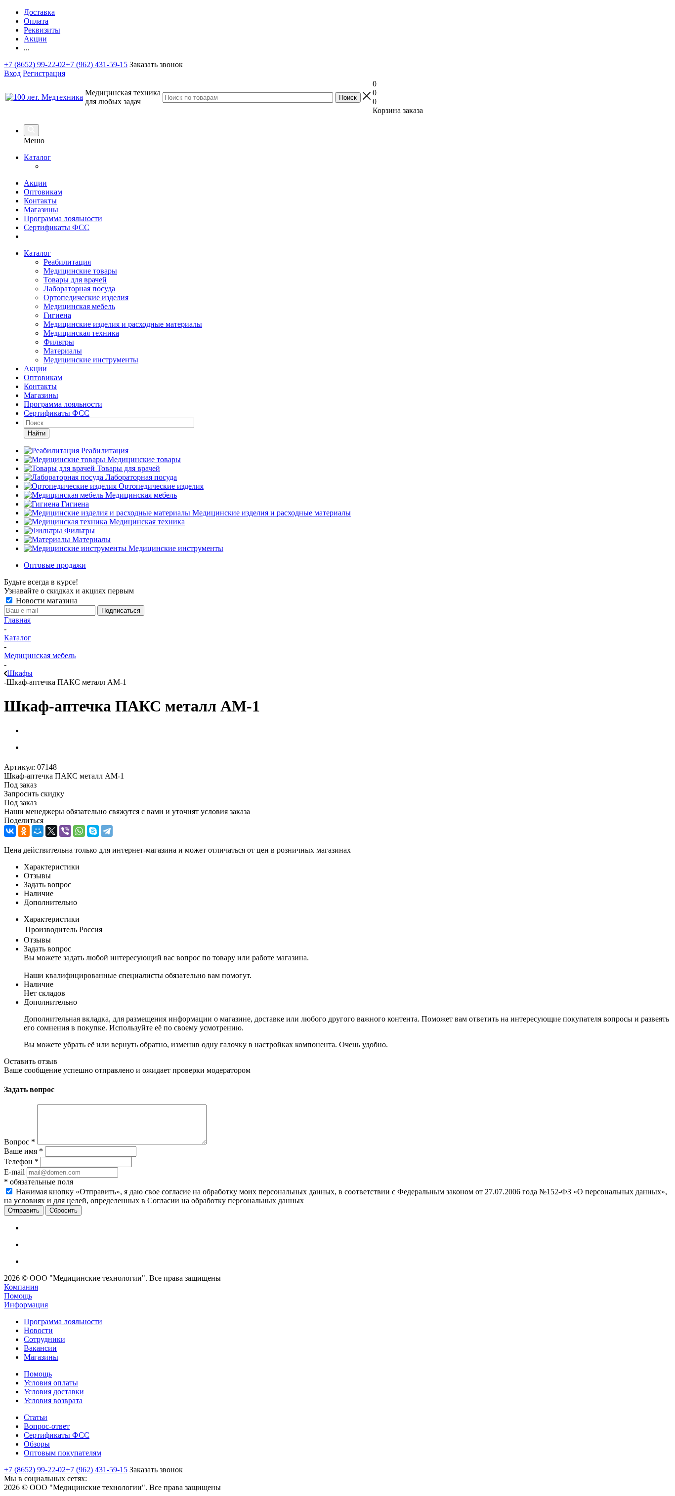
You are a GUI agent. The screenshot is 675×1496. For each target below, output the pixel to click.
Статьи (35, 1417)
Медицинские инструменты (90, 359)
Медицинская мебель (79, 306)
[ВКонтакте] (10, 831)
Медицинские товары (80, 271)
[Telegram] (107, 831)
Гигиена (57, 315)
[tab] (347, 867)
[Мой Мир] (37, 831)
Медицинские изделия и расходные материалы (122, 324)
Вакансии (40, 1348)
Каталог (37, 157)
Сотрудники (44, 1339)
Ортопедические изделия (85, 297)
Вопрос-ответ (47, 1426)
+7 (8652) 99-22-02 (35, 64)
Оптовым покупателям (62, 1453)
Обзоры (37, 1444)
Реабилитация (67, 262)
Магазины (41, 209)
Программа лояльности (63, 218)
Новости (38, 1330)
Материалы (62, 351)
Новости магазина (46, 600)
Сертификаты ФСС (56, 227)
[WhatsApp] (79, 831)
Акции (35, 183)
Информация (26, 1304)
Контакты (40, 201)
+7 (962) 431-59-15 (96, 64)
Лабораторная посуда (79, 288)
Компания (21, 1287)
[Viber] (65, 831)
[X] (51, 831)
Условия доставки (54, 1391)
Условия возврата (53, 1400)
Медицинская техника (81, 333)
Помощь (18, 1296)
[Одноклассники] (24, 831)
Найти (36, 433)
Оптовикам (43, 192)
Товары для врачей (75, 280)
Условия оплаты (51, 1382)
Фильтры (58, 342)
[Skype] (93, 831)
